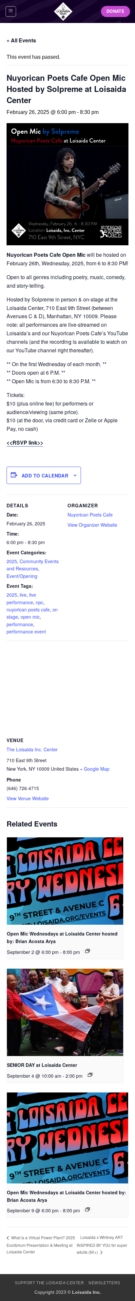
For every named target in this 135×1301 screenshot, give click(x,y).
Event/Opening (22, 576)
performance (20, 624)
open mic (30, 616)
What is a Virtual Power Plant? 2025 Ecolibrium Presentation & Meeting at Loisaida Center (41, 1244)
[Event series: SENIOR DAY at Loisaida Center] (90, 1075)
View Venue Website (28, 798)
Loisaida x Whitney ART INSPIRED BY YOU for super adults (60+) (102, 1244)
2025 (12, 561)
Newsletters (104, 1283)
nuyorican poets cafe (28, 609)
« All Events (21, 40)
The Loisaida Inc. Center (32, 749)
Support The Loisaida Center (49, 1283)
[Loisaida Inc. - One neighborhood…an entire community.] (63, 11)
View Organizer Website (92, 524)
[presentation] (65, 881)
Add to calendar (45, 475)
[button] (11, 11)
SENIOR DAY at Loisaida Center (42, 1065)
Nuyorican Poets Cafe (90, 514)
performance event (26, 631)
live (23, 594)
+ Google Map (94, 768)
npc (39, 602)
